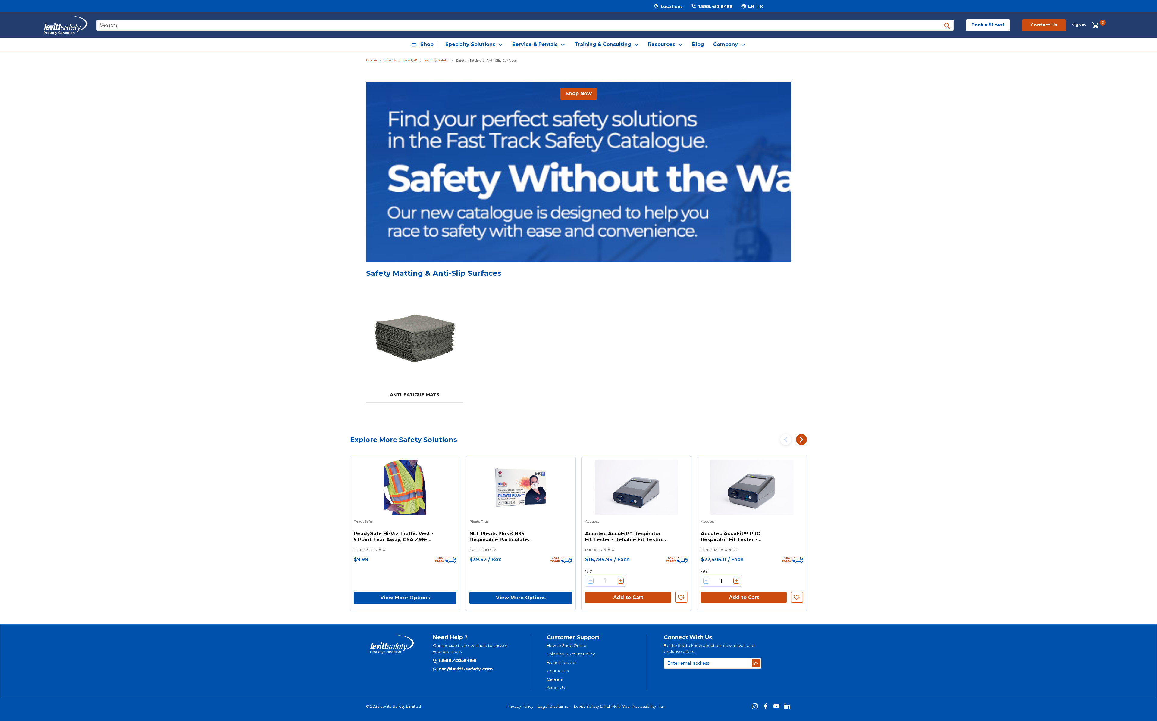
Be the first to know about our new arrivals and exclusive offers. (709, 648)
